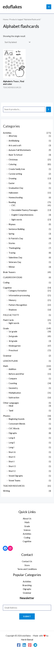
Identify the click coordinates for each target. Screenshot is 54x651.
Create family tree (17, 169)
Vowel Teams (14, 480)
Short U (12, 471)
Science (27, 530)
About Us (27, 518)
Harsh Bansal (27, 639)
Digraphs (13, 433)
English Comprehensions (22, 215)
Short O (12, 466)
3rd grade (13, 341)
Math (5, 366)
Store (27, 565)
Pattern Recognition (18, 305)
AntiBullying (14, 140)
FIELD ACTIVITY (11, 315)
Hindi (11, 406)
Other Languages (11, 403)
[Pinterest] (30, 645)
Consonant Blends (17, 424)
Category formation (18, 290)
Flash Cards (8, 320)
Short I (12, 461)
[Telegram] (35, 645)
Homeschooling (16, 197)
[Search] (48, 109)
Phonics (6, 416)
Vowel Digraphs (16, 476)
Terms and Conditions (27, 569)
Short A (12, 452)
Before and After (16, 374)
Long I (11, 447)
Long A (12, 438)
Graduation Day (16, 188)
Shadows (13, 310)
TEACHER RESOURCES (14, 486)
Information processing (19, 295)
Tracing (12, 253)
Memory (12, 300)
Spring (11, 234)
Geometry (13, 388)
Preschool (13, 350)
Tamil (11, 410)
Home (5, 19)
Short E (12, 457)
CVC (13, 205)
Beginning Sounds (17, 419)
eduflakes (12, 6)
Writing (6, 491)
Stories (12, 243)
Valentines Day (15, 257)
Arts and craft (15, 145)
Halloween (13, 193)
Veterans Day (15, 262)
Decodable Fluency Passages (24, 210)
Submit (27, 616)
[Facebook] (5, 548)
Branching (27, 585)
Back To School (15, 155)
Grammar (7, 356)
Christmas (13, 159)
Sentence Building (17, 229)
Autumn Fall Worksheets (20, 150)
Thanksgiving (14, 248)
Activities (7, 133)
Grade (6, 328)
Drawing (12, 178)
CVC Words (14, 428)
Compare (13, 378)
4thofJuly (13, 136)
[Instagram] (10, 548)
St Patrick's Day (16, 238)
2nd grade (13, 336)
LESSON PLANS (10, 361)
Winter (12, 267)
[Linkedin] (24, 645)
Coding (6, 282)
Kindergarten (15, 346)
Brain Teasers (9, 272)
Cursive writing (15, 174)
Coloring (12, 164)
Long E (12, 442)
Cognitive (7, 288)
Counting (13, 383)
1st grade (13, 331)
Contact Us (27, 561)
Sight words (16, 219)
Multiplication (15, 393)
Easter (12, 183)
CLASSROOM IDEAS (12, 277)
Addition (12, 369)
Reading (12, 202)
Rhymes (12, 224)
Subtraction (14, 397)
